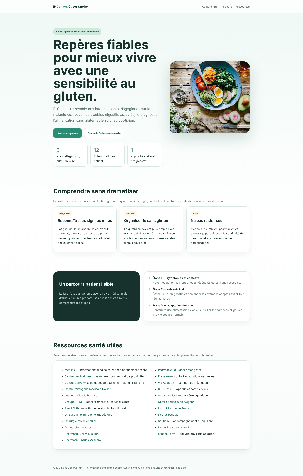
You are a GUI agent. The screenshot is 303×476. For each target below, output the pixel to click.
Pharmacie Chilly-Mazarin (82, 433)
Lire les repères (67, 133)
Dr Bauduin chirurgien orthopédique (88, 414)
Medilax (70, 370)
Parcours (226, 6)
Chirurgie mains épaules (80, 421)
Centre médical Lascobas (81, 376)
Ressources (242, 6)
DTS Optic (165, 389)
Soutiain (163, 421)
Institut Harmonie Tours (173, 408)
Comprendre (209, 6)
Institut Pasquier (168, 414)
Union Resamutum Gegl (173, 427)
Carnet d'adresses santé (104, 133)
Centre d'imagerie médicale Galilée (88, 389)
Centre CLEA (73, 382)
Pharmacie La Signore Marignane (180, 370)
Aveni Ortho (72, 408)
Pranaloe (164, 376)
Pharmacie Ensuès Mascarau (83, 440)
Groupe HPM (73, 402)
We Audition (166, 382)
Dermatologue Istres (78, 427)
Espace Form (166, 433)
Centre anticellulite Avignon (176, 402)
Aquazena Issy (167, 395)
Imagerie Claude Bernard (81, 395)
